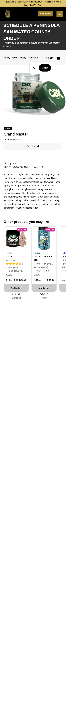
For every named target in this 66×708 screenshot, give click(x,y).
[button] (45, 13)
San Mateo (54, 42)
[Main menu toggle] (59, 14)
